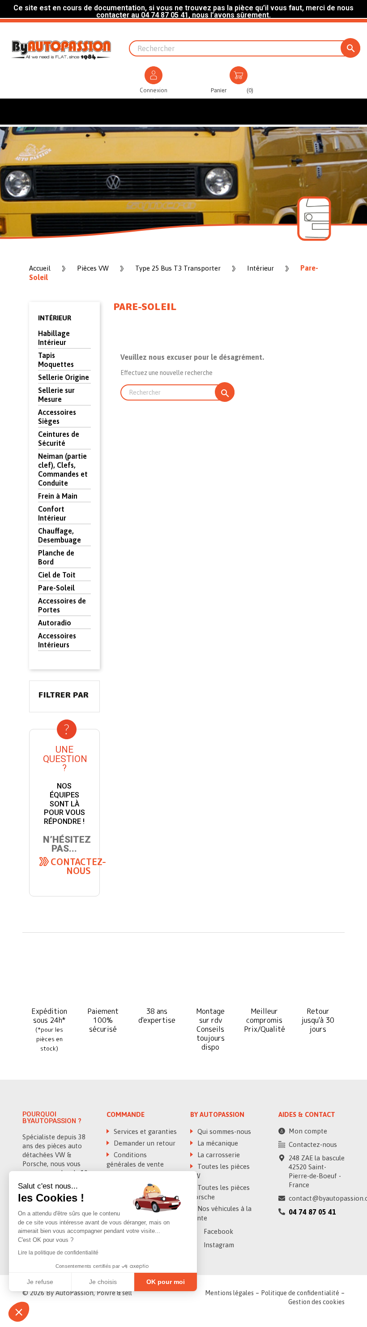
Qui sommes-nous (223, 1131)
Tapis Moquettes (56, 359)
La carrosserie (193, 96)
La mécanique (143, 96)
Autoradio (54, 623)
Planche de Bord (56, 557)
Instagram (218, 1245)
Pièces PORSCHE (92, 96)
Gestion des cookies (316, 1301)
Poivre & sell (114, 1293)
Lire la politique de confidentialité (58, 1252)
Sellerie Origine (63, 377)
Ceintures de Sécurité (58, 438)
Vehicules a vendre (306, 96)
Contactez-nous (313, 1144)
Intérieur (54, 318)
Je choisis (103, 1281)
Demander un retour (143, 1143)
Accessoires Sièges (57, 416)
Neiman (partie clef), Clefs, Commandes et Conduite (63, 469)
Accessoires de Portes (62, 605)
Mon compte (308, 1131)
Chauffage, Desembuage (59, 535)
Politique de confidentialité (300, 1293)
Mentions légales (229, 1293)
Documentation (247, 96)
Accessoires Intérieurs (57, 640)
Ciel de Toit (57, 575)
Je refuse (40, 1281)
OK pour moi (165, 1281)
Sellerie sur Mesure (56, 394)
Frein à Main (57, 496)
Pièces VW (47, 96)
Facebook (217, 1231)
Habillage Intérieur (54, 337)
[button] (78, 866)
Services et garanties (144, 1131)
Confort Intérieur (52, 513)
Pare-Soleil (56, 588)
